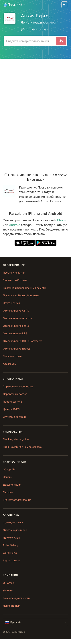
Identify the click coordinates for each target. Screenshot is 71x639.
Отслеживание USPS (16, 310)
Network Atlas (11, 537)
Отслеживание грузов (17, 348)
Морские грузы (12, 356)
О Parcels (8, 582)
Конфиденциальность (16, 598)
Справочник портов (15, 393)
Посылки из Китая (14, 272)
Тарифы (8, 492)
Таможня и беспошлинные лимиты (24, 287)
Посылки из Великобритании (21, 295)
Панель (7, 477)
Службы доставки (14, 416)
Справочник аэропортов (18, 386)
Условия (8, 590)
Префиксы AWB (12, 401)
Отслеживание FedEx (16, 325)
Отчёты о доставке (15, 530)
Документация (12, 484)
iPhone (61, 220)
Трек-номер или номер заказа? (22, 446)
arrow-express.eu (38, 29)
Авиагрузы (9, 363)
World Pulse (10, 552)
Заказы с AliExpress (15, 280)
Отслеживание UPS (15, 333)
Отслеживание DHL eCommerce (22, 340)
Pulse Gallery (10, 545)
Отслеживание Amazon (17, 318)
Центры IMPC (11, 409)
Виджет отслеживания (17, 499)
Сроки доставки (13, 522)
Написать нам (11, 605)
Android (14, 225)
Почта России (11, 302)
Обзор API (9, 469)
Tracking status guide (16, 439)
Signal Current (11, 560)
